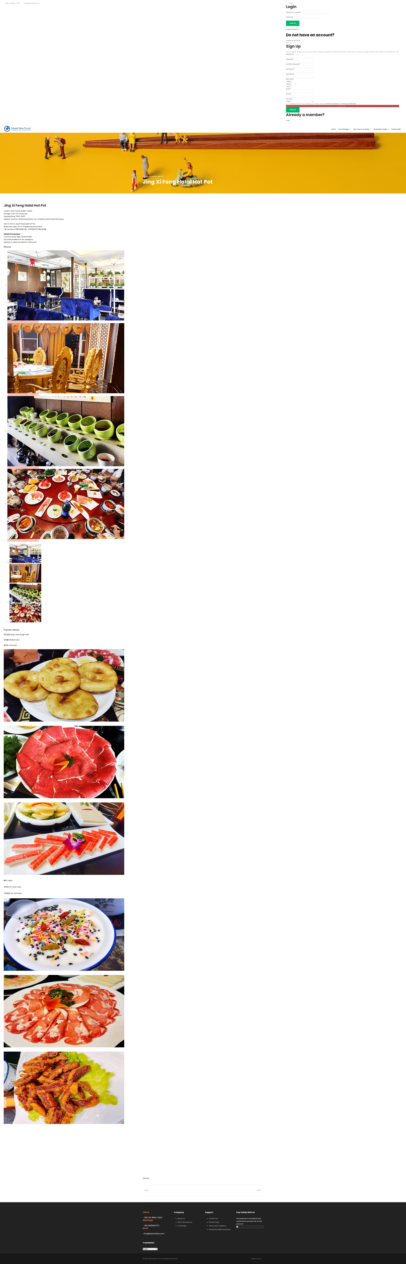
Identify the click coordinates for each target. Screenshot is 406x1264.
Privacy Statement (349, 104)
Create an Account (293, 40)
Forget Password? (292, 29)
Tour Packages (343, 129)
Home (333, 129)
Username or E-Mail (293, 12)
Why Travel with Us (185, 1222)
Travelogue (182, 1226)
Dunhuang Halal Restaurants (154, 176)
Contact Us (213, 1218)
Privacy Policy (214, 1222)
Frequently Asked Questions (220, 1229)
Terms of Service (332, 104)
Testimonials (396, 129)
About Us (181, 1218)
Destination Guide (380, 129)
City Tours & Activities (361, 129)
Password (289, 17)
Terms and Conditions (217, 1226)
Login (288, 120)
